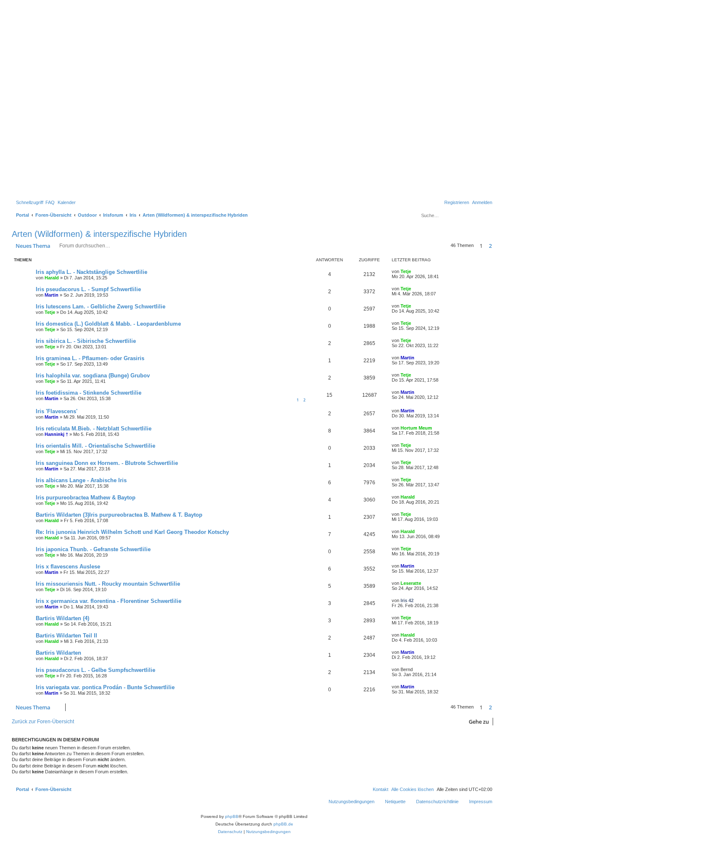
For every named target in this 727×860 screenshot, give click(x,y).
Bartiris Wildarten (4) (62, 618)
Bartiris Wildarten (58, 653)
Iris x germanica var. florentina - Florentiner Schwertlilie (108, 601)
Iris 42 (407, 600)
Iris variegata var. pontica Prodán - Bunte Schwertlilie (105, 687)
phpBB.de (283, 824)
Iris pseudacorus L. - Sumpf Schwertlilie (88, 289)
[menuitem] (50, 202)
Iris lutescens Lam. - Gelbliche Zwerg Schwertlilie (100, 306)
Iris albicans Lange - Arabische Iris (81, 480)
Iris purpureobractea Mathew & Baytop (85, 497)
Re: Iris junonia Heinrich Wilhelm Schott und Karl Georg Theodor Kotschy (132, 532)
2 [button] (490, 246)
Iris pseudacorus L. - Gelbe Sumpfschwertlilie (95, 670)
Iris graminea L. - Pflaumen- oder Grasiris (90, 358)
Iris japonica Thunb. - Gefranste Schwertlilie (93, 549)
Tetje (406, 271)
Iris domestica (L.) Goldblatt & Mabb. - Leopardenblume (108, 324)
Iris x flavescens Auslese (68, 566)
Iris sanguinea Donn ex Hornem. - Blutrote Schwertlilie (107, 463)
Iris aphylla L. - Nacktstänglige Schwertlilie (91, 272)
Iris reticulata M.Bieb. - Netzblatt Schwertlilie (93, 428)
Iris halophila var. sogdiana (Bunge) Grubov (93, 375)
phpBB (232, 816)
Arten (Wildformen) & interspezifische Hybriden (99, 234)
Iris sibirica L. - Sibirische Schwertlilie (86, 341)
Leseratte (411, 583)
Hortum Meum (416, 427)
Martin (51, 294)
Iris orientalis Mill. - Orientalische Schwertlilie (95, 446)
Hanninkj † (56, 434)
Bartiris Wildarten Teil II (66, 635)
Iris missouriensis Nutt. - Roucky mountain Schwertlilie (108, 584)
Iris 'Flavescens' (56, 411)
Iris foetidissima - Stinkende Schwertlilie (88, 393)
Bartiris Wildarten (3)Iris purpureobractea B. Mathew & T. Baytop (119, 515)
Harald (52, 277)
